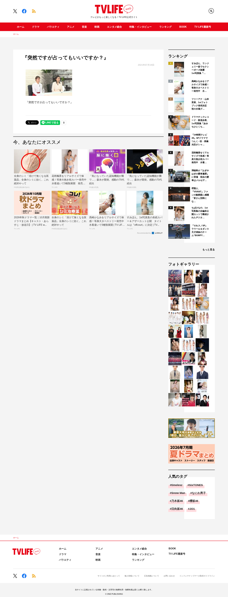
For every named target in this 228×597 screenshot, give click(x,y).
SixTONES (196, 485)
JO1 (192, 508)
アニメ (70, 26)
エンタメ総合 (114, 26)
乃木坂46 (177, 500)
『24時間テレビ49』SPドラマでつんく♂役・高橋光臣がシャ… (200, 139)
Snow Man (178, 493)
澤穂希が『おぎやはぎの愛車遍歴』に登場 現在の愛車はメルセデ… (200, 175)
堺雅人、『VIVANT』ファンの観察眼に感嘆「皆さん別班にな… (200, 195)
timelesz (176, 485)
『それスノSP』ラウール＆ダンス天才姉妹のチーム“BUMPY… (200, 230)
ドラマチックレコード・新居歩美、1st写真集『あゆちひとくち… (200, 122)
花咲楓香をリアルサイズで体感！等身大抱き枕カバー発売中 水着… (200, 157)
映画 (96, 26)
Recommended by (144, 233)
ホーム (20, 26)
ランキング (165, 26)
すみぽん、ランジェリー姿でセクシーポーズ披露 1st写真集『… (200, 68)
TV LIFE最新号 (202, 26)
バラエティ (53, 26)
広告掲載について (151, 576)
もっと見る (208, 249)
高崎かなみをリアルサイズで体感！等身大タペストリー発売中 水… (200, 86)
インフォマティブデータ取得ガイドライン (197, 576)
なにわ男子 (199, 493)
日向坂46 (177, 508)
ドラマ (35, 26)
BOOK (183, 26)
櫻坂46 (194, 500)
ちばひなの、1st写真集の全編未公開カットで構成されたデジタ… (200, 212)
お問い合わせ (169, 576)
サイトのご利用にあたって (109, 576)
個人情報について (132, 576)
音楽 (84, 26)
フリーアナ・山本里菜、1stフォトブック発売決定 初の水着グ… (200, 104)
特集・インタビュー (140, 26)
